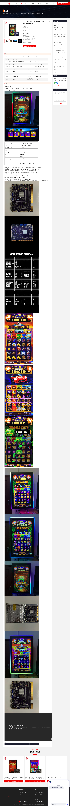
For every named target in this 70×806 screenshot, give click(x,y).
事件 (43, 3)
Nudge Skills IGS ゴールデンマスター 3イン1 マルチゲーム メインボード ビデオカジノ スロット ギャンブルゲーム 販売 (56, 778)
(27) (59, 69)
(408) (59, 72)
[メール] (57, 83)
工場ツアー (22, 794)
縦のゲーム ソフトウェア (12, 13)
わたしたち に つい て (32, 3)
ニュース (39, 3)
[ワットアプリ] (55, 83)
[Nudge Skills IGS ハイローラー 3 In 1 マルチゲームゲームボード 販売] (35, 766)
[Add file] (49, 804)
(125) (59, 25)
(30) (59, 50)
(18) (59, 48)
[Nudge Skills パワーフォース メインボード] (13, 766)
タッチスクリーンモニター (39, 792)
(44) (58, 29)
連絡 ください (22, 797)
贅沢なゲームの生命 (38, 794)
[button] (5, 768)
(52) (59, 36)
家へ (17, 3)
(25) (59, 57)
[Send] (67, 804)
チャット (60, 85)
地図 (20, 799)
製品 (20, 3)
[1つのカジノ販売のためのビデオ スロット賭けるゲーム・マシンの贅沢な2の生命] (13, 29)
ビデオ (25, 3)
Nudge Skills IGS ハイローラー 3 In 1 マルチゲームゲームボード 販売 (34, 778)
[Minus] (67, 781)
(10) (59, 52)
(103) (60, 39)
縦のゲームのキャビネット (39, 799)
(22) (60, 60)
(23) (58, 27)
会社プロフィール (23, 792)
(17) (60, 63)
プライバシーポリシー (23, 801)
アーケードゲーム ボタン (39, 801)
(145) (59, 32)
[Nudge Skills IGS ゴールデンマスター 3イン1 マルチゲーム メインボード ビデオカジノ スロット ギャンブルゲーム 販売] (56, 766)
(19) (59, 45)
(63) (59, 34)
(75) (59, 54)
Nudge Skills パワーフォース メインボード (12, 777)
